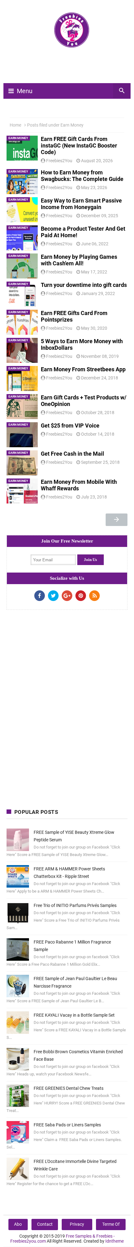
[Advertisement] (70, 68)
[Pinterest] (80, 595)
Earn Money (18, 138)
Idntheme (114, 1241)
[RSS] (94, 595)
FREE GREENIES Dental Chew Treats (68, 1088)
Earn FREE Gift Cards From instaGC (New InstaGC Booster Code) (79, 145)
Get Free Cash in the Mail (72, 453)
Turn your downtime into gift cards (84, 285)
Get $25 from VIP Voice (70, 425)
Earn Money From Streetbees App (83, 369)
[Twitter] (53, 595)
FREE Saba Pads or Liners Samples (67, 1124)
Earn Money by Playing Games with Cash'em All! (79, 260)
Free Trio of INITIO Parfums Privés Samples (75, 905)
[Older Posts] (116, 519)
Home (15, 125)
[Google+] (67, 595)
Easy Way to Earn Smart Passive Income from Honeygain (81, 203)
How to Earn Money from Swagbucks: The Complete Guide (82, 175)
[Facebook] (39, 595)
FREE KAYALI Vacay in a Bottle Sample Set (74, 1015)
